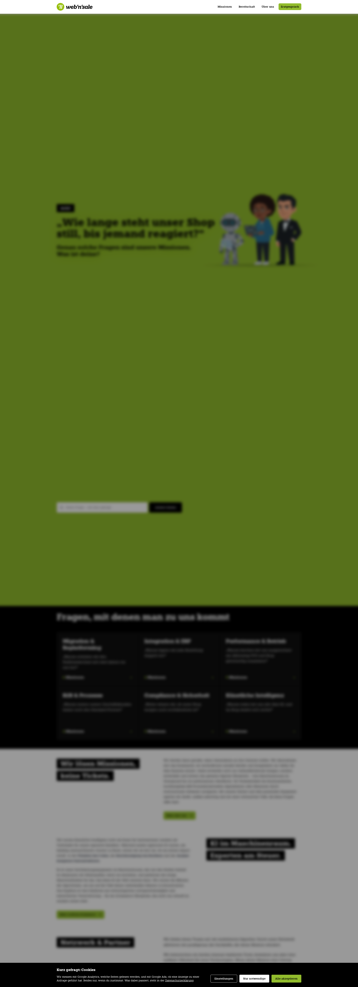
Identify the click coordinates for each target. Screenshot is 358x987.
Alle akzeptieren (286, 978)
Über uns (268, 6)
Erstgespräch (290, 6)
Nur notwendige (254, 978)
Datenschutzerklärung (179, 980)
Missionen (225, 6)
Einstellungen (223, 978)
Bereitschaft (247, 6)
